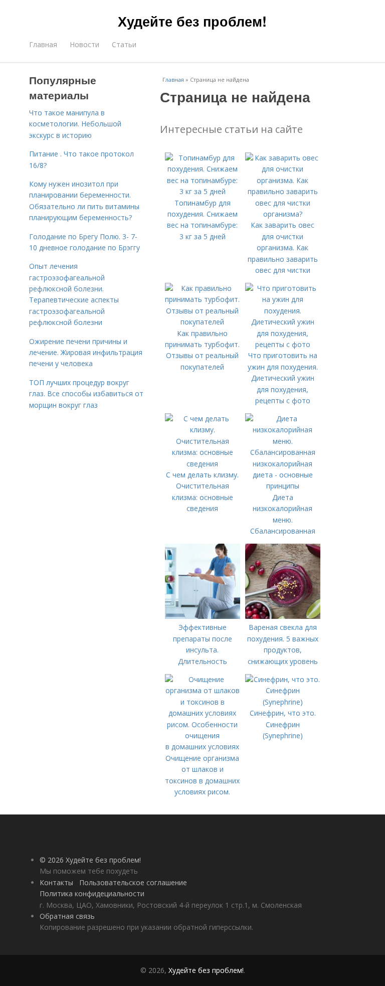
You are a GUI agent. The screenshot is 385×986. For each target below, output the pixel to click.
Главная (43, 44)
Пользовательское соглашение (133, 882)
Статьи (124, 44)
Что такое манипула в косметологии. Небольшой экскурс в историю (75, 124)
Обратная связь (67, 916)
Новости (84, 44)
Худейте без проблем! (192, 21)
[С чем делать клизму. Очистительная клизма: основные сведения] (202, 463)
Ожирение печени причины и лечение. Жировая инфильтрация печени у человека (85, 353)
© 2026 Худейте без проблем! (90, 860)
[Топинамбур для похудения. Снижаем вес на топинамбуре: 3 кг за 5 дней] (202, 191)
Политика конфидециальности (92, 893)
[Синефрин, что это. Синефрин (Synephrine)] (282, 702)
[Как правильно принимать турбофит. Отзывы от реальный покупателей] (202, 321)
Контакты (56, 882)
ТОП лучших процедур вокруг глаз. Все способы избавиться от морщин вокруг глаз (86, 394)
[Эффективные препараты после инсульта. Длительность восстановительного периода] (202, 616)
